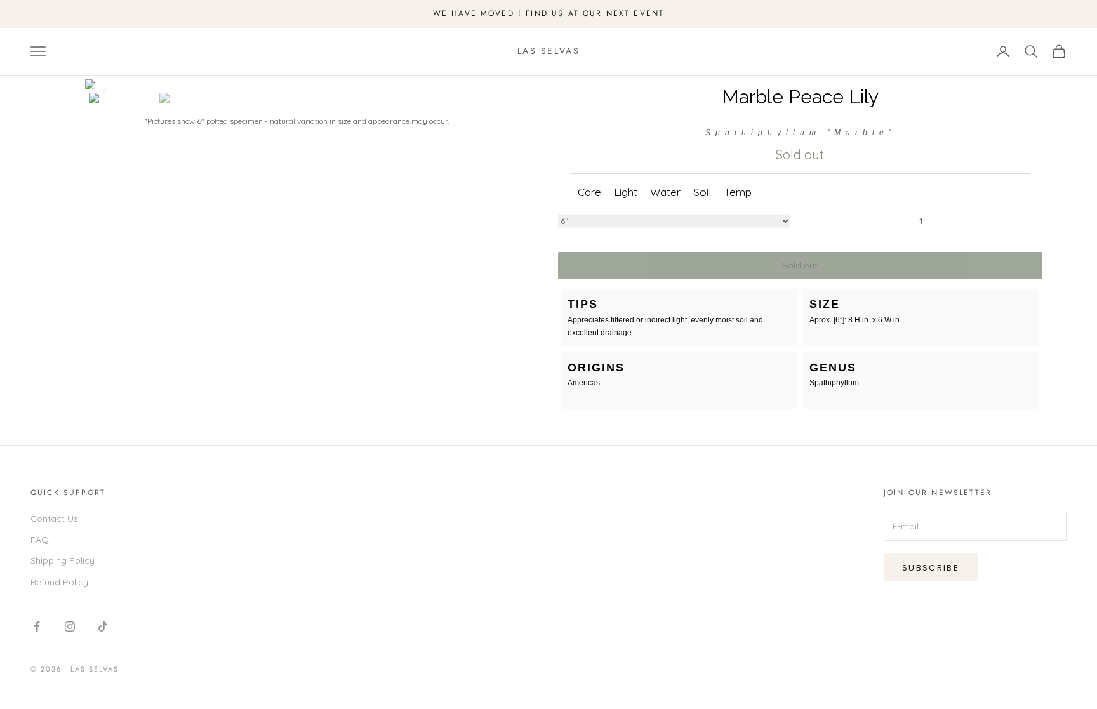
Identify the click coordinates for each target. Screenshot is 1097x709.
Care (589, 192)
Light (625, 192)
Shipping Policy (62, 560)
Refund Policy (59, 582)
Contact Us (54, 518)
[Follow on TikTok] (102, 626)
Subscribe (930, 568)
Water (665, 192)
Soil (702, 192)
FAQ (39, 539)
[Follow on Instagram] (69, 626)
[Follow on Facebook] (36, 626)
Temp (738, 192)
